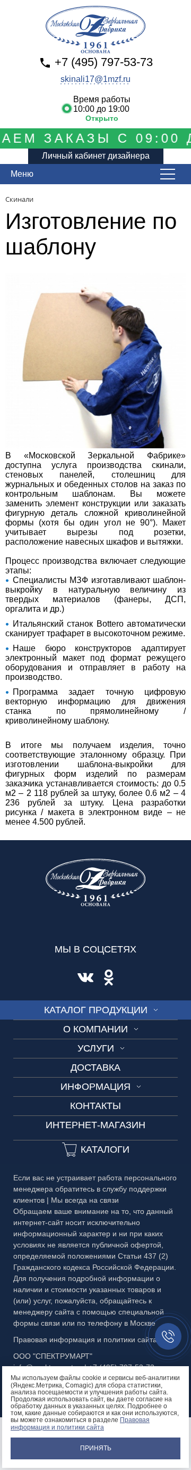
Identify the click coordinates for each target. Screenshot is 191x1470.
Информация (95, 1086)
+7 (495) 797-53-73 (104, 62)
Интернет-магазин (95, 1125)
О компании (95, 1029)
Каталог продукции (95, 1010)
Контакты (95, 1106)
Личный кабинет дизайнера (96, 155)
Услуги (95, 1048)
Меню (22, 173)
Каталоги (105, 1149)
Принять (95, 1448)
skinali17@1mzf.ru (95, 79)
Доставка (95, 1067)
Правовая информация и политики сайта (80, 1423)
